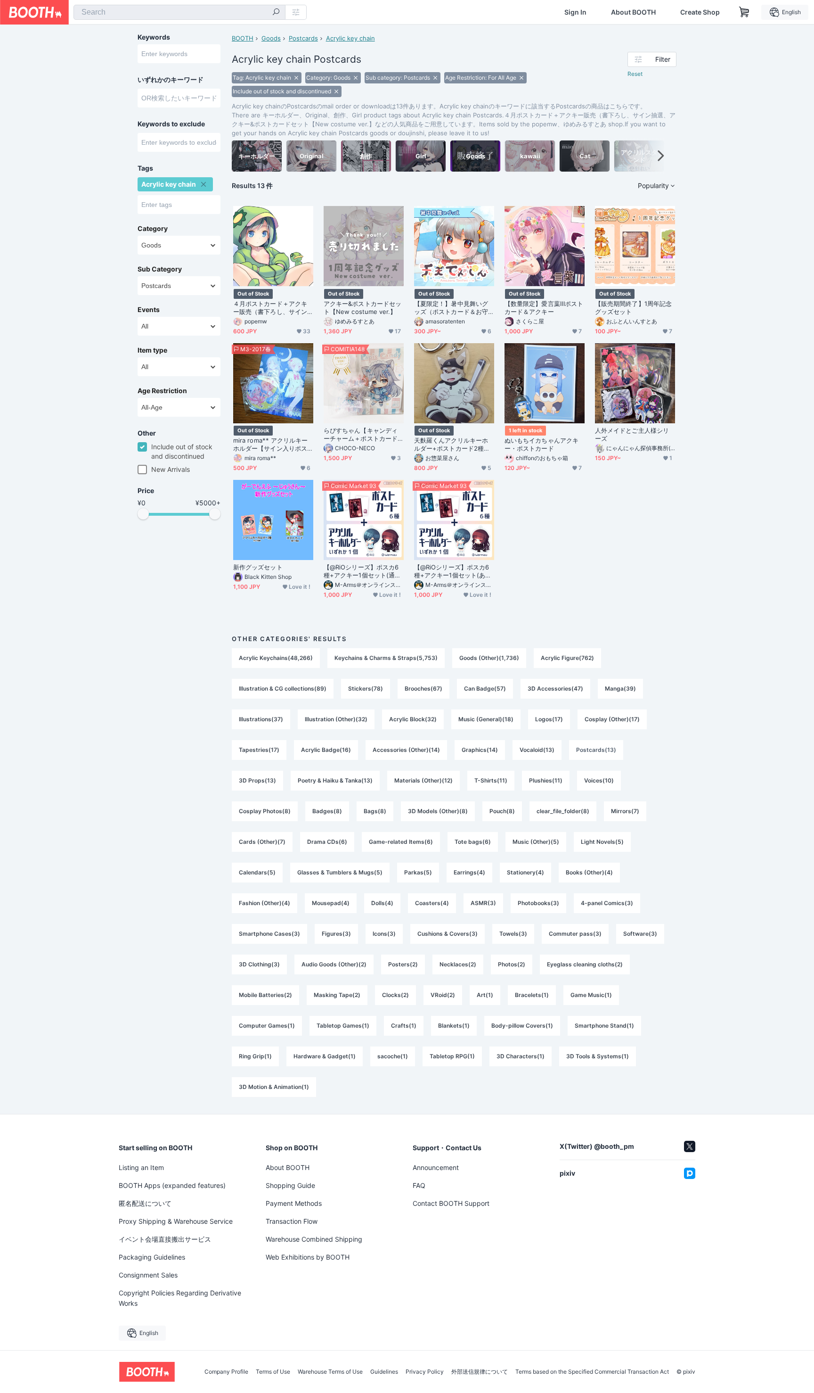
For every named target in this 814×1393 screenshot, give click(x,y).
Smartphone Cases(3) (269, 933)
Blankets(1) (454, 1025)
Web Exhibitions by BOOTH (308, 1257)
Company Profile (226, 1372)
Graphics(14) (480, 749)
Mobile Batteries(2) (265, 994)
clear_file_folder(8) (563, 811)
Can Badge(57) (485, 688)
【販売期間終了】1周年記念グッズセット (633, 307)
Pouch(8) (502, 811)
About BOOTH (633, 12)
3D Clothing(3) (259, 964)
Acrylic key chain (350, 38)
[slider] (143, 513)
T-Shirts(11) (490, 780)
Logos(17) (549, 719)
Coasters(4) (432, 903)
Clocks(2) (395, 994)
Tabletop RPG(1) (452, 1056)
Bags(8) (375, 811)
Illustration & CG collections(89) (282, 688)
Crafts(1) (403, 1025)
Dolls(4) (382, 903)
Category (153, 228)
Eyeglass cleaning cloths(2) (585, 964)
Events (149, 309)
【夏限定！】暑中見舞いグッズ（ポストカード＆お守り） (451, 308)
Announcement (436, 1167)
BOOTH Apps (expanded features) (172, 1185)
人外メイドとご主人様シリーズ (632, 434)
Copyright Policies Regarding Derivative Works (180, 1298)
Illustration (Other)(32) (336, 719)
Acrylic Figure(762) (567, 657)
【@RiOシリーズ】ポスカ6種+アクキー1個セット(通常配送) (362, 571)
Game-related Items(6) (401, 841)
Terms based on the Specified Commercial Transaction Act (592, 1372)
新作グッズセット (258, 567)
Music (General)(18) (485, 719)
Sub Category (160, 269)
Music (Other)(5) (536, 841)
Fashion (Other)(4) (264, 903)
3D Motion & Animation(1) (274, 1086)
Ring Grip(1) (255, 1056)
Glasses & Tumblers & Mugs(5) (340, 872)
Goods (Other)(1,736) (489, 657)
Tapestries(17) (259, 749)
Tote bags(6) (473, 841)
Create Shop (700, 12)
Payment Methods (294, 1203)
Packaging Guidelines (152, 1257)
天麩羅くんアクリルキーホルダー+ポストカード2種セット (452, 445)
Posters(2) (403, 964)
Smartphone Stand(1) (604, 1025)
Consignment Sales (148, 1275)
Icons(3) (384, 933)
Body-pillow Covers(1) (522, 1025)
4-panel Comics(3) (607, 903)
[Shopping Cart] (744, 12)
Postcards (303, 38)
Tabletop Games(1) (343, 1025)
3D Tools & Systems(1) (597, 1056)
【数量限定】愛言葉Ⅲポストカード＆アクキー (544, 307)
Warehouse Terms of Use (330, 1372)
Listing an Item (141, 1167)
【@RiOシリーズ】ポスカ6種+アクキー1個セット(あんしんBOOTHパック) (452, 571)
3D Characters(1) (521, 1056)
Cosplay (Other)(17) (612, 719)
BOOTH (242, 38)
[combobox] (179, 12)
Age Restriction (162, 390)
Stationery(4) (525, 872)
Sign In (575, 12)
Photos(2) (511, 964)
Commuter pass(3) (575, 933)
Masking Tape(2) (337, 994)
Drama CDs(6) (327, 841)
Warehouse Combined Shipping (314, 1239)
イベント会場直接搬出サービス (165, 1239)
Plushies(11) (545, 780)
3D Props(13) (257, 780)
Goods (271, 38)
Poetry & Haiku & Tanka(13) (335, 780)
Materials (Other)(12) (423, 780)
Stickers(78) (365, 688)
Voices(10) (599, 780)
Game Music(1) (591, 994)
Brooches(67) (423, 688)
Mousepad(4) (331, 903)
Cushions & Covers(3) (447, 933)
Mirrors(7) (625, 811)
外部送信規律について (479, 1372)
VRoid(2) (443, 994)
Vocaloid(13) (537, 749)
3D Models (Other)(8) (438, 811)
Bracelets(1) (532, 994)
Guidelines (384, 1372)
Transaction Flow (291, 1221)
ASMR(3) (483, 903)
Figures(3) (336, 933)
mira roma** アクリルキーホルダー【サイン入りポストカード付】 (270, 445)
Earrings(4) (469, 872)
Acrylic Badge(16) (326, 749)
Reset (635, 73)
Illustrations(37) (261, 719)
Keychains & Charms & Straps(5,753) (386, 657)
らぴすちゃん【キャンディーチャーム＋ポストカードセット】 (361, 435)
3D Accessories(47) (555, 688)
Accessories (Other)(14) (406, 749)
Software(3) (640, 933)
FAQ (419, 1185)
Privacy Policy (425, 1372)
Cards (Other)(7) (262, 841)
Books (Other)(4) (589, 872)
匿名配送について (145, 1203)
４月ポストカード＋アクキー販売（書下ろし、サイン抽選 (270, 308)
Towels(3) (513, 933)
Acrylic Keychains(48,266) (276, 657)
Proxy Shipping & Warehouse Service (176, 1221)
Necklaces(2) (458, 964)
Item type (152, 350)
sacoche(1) (392, 1056)
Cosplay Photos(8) (265, 811)
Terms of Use (273, 1372)
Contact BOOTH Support (451, 1203)
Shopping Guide (290, 1185)
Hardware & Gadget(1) (324, 1056)
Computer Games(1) (267, 1025)
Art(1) (485, 994)
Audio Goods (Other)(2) (333, 964)
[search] (276, 12)
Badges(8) (327, 811)
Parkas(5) (418, 872)
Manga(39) (620, 688)
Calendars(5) (257, 872)
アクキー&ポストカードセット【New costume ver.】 (362, 307)
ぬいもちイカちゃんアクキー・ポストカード (541, 444)
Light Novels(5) (602, 841)
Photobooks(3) (538, 903)
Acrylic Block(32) (413, 719)
